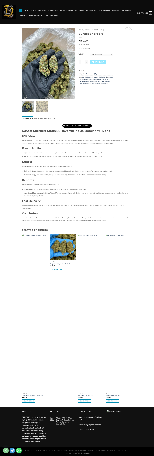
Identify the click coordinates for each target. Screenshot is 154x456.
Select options (29, 401)
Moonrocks (92, 11)
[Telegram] (12, 450)
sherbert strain (91, 79)
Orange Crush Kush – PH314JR (32, 395)
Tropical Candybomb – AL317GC (61, 264)
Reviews (42, 11)
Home (27, 11)
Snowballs (104, 11)
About (23, 15)
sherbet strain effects (85, 81)
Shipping (54, 15)
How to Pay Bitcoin (38, 15)
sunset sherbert (105, 81)
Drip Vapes (53, 11)
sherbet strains (95, 81)
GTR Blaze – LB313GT (113, 395)
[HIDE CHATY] (6, 450)
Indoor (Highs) (98, 30)
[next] (72, 63)
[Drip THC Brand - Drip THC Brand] (9, 12)
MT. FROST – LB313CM (85, 395)
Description (27, 118)
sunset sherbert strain (85, 83)
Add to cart (98, 62)
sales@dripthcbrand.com (92, 425)
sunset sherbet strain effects (100, 83)
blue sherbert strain (87, 77)
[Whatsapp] (19, 450)
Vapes (62, 11)
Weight (81, 54)
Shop (33, 11)
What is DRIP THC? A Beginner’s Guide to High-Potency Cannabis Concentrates (65, 421)
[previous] (26, 63)
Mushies (126, 11)
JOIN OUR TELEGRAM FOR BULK (78, 126)
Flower (72, 11)
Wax (81, 11)
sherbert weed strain (102, 79)
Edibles (115, 11)
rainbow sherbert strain (100, 77)
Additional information (44, 118)
